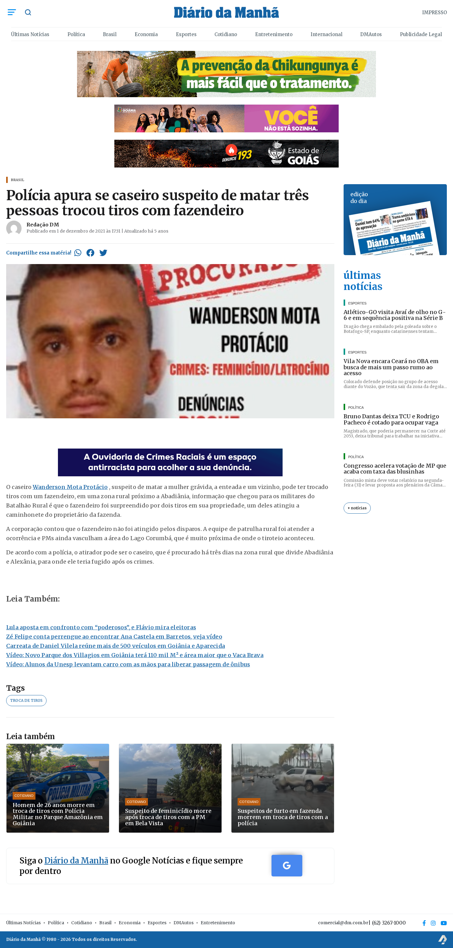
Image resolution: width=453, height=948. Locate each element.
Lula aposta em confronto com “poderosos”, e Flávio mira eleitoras (101, 627)
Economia (146, 34)
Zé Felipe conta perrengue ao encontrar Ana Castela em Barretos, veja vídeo (114, 636)
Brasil (109, 34)
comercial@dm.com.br (343, 922)
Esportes (186, 34)
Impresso (434, 12)
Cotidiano (225, 34)
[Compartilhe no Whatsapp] (77, 253)
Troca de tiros (26, 700)
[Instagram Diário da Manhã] (433, 923)
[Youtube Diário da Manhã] (444, 923)
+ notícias (357, 508)
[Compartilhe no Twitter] (103, 253)
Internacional (326, 34)
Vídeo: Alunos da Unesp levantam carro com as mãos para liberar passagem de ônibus (128, 664)
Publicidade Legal (421, 34)
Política (76, 34)
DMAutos (371, 34)
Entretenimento (273, 34)
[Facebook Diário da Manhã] (424, 923)
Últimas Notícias (30, 34)
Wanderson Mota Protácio (70, 487)
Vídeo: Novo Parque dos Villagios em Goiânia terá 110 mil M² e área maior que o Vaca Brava (134, 655)
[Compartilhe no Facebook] (90, 253)
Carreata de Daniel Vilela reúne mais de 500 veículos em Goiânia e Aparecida (115, 645)
